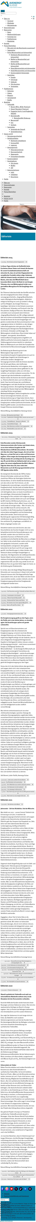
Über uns (7, 183)
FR (33, 18)
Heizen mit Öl (8, 198)
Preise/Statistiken (10, 192)
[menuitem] (7, 18)
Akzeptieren (3, 1219)
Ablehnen (9, 1219)
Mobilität (7, 196)
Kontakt (6, 189)
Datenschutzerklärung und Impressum (16, 1196)
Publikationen (8, 194)
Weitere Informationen (6, 1221)
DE (33, 16)
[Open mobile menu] (1, 15)
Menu (2, 11)
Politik (6, 201)
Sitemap (6, 1194)
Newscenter (8, 187)
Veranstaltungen (9, 185)
